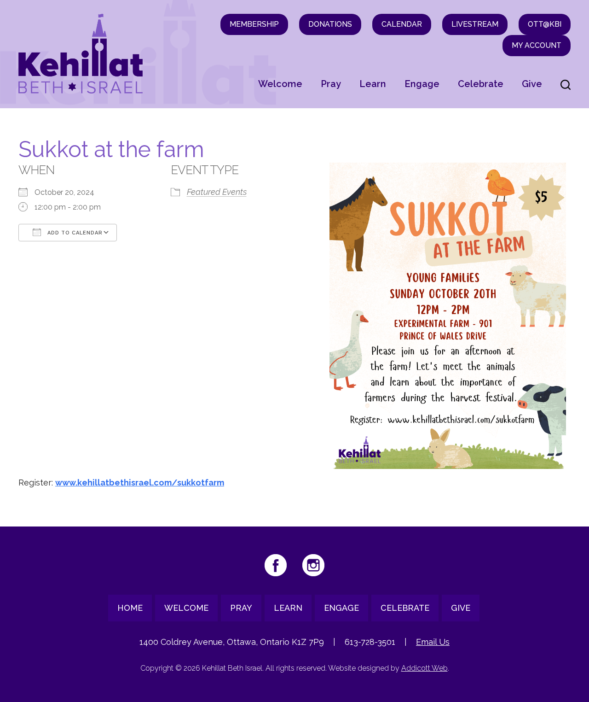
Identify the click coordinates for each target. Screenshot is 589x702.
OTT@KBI (544, 24)
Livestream (474, 24)
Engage (421, 83)
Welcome (280, 83)
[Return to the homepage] (80, 54)
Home (130, 608)
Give (532, 83)
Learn (372, 83)
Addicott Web (424, 668)
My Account (536, 45)
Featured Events (217, 192)
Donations (330, 24)
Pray (331, 83)
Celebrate (480, 83)
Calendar (401, 24)
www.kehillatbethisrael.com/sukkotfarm (139, 482)
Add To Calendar (74, 233)
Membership (254, 24)
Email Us (433, 642)
